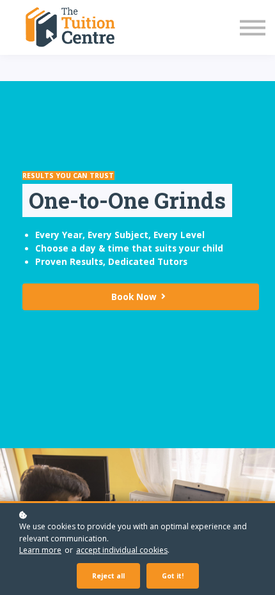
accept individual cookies (122, 550)
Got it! (173, 575)
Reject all (108, 575)
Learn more (40, 550)
